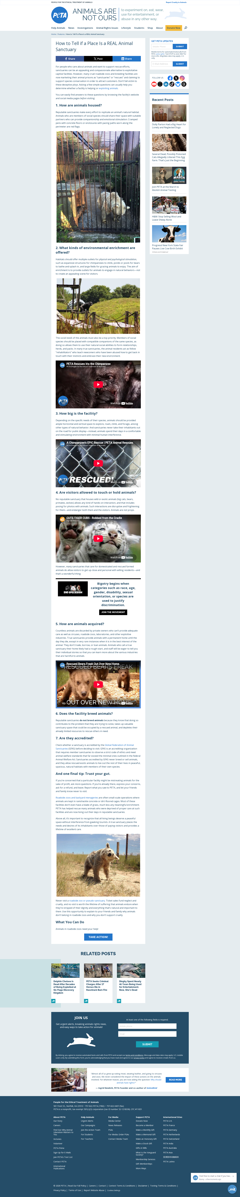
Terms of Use (74, 1190)
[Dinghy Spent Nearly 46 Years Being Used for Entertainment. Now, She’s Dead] (131, 983)
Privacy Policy (59, 1190)
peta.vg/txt (160, 54)
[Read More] (120, 1080)
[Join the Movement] (98, 599)
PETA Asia (167, 1152)
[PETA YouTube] (154, 84)
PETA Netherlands (171, 1134)
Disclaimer (142, 1185)
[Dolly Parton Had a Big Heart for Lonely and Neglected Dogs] (169, 117)
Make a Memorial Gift (146, 1134)
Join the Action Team (90, 1130)
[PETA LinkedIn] (165, 84)
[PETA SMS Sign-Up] (160, 84)
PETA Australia (170, 1148)
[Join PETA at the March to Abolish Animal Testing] (169, 180)
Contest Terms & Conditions (122, 1185)
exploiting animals (108, 88)
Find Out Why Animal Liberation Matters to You (63, 1132)
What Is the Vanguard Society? (146, 1153)
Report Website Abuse (94, 1190)
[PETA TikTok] (171, 84)
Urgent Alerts (87, 1121)
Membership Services (145, 1159)
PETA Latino (169, 1161)
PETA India (168, 1143)
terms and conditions (134, 1055)
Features (61, 34)
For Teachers (87, 1139)
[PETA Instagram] (182, 78)
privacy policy (139, 1058)
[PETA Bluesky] (177, 84)
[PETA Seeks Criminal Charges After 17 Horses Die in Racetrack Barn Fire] (98, 983)
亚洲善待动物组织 (171, 1157)
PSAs (110, 1130)
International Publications (59, 1167)
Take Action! (98, 937)
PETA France (169, 1125)
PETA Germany (170, 1130)
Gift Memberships (144, 1163)
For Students (87, 1134)
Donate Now (142, 1121)
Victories (57, 1139)
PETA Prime (58, 1148)
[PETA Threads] (183, 84)
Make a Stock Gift (144, 1143)
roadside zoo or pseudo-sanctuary (87, 900)
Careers (56, 1125)
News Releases (115, 1125)
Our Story (57, 1121)
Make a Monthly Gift (145, 1130)
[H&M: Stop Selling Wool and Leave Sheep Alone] (169, 209)
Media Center (114, 1121)
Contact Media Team (118, 1139)
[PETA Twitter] (176, 78)
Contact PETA (59, 1161)
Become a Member (144, 1125)
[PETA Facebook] (170, 78)
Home (53, 34)
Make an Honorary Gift (146, 1139)
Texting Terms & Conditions (163, 1185)
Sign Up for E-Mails (62, 1152)
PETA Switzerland (171, 1139)
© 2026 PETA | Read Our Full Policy (69, 1185)
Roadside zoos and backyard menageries (77, 797)
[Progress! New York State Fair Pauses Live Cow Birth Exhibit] (169, 239)
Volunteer (57, 1143)
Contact (102, 1185)
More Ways (141, 1168)
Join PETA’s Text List (62, 1157)
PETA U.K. (167, 1121)
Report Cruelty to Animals (176, 2)
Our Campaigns (88, 1125)
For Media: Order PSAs (118, 1134)
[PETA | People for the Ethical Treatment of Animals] (59, 15)
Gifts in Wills (141, 1148)
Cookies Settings (113, 1190)
